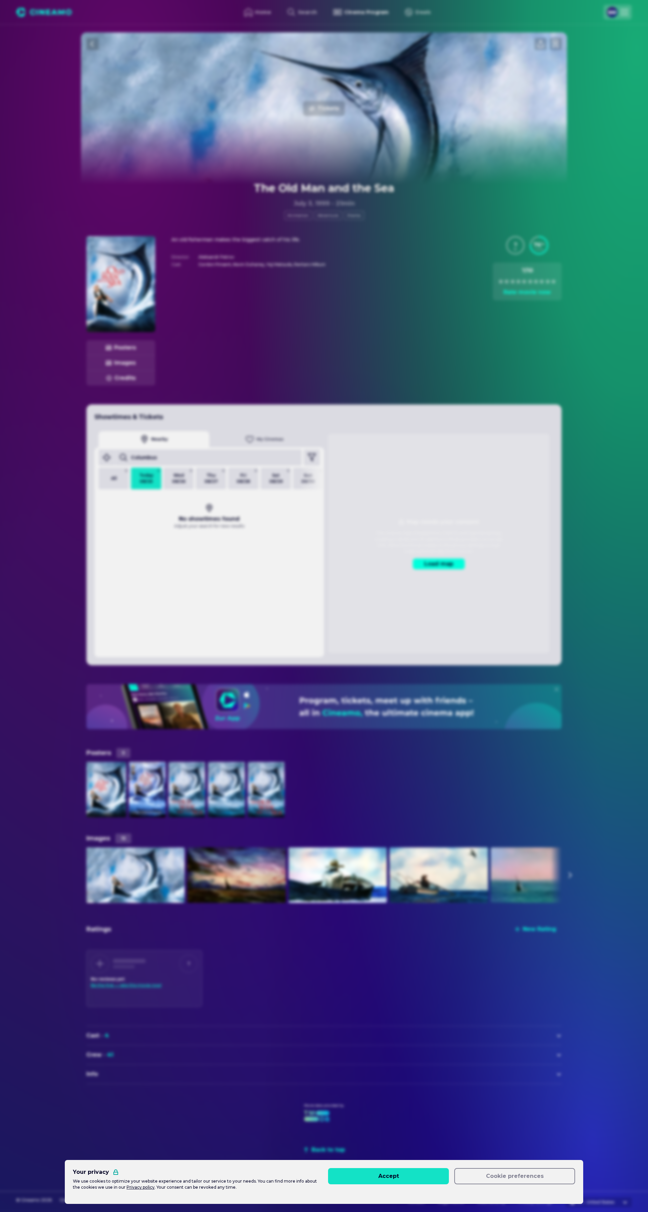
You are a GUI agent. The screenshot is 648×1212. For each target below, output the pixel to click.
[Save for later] (555, 44)
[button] (515, 245)
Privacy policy (141, 1187)
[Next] (570, 875)
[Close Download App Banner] (556, 689)
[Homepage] (44, 12)
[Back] (92, 44)
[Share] (541, 44)
